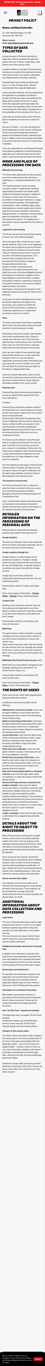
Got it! (38, 1359)
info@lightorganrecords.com (20, 43)
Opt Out (13, 596)
